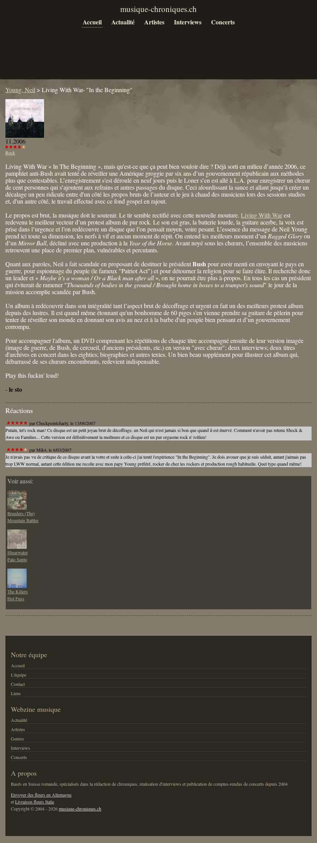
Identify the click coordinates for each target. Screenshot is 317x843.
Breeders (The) (21, 513)
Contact (18, 684)
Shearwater (17, 552)
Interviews (187, 21)
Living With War (261, 215)
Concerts (223, 21)
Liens (16, 693)
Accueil (92, 21)
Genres (17, 738)
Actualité (123, 21)
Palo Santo (17, 559)
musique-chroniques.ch (80, 808)
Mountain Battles (23, 520)
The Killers (17, 591)
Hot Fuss (15, 598)
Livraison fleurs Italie (34, 801)
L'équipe (18, 675)
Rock (10, 152)
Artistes (154, 21)
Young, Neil (20, 90)
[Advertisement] (146, 58)
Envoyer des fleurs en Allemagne (41, 795)
